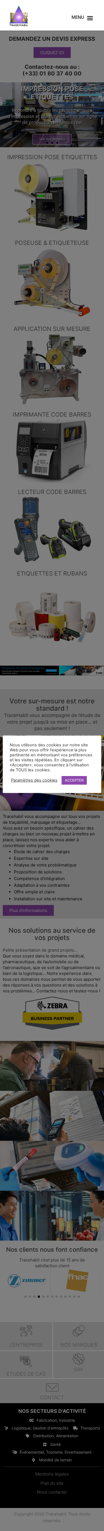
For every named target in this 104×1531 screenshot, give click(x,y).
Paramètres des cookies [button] (34, 780)
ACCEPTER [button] (74, 780)
